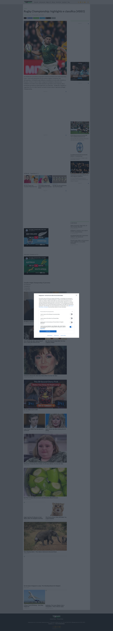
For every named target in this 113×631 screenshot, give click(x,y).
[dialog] (56, 315)
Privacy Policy (63, 335)
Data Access (56, 335)
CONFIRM (48, 331)
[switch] (71, 314)
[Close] (77, 295)
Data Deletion (49, 335)
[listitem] (56, 311)
